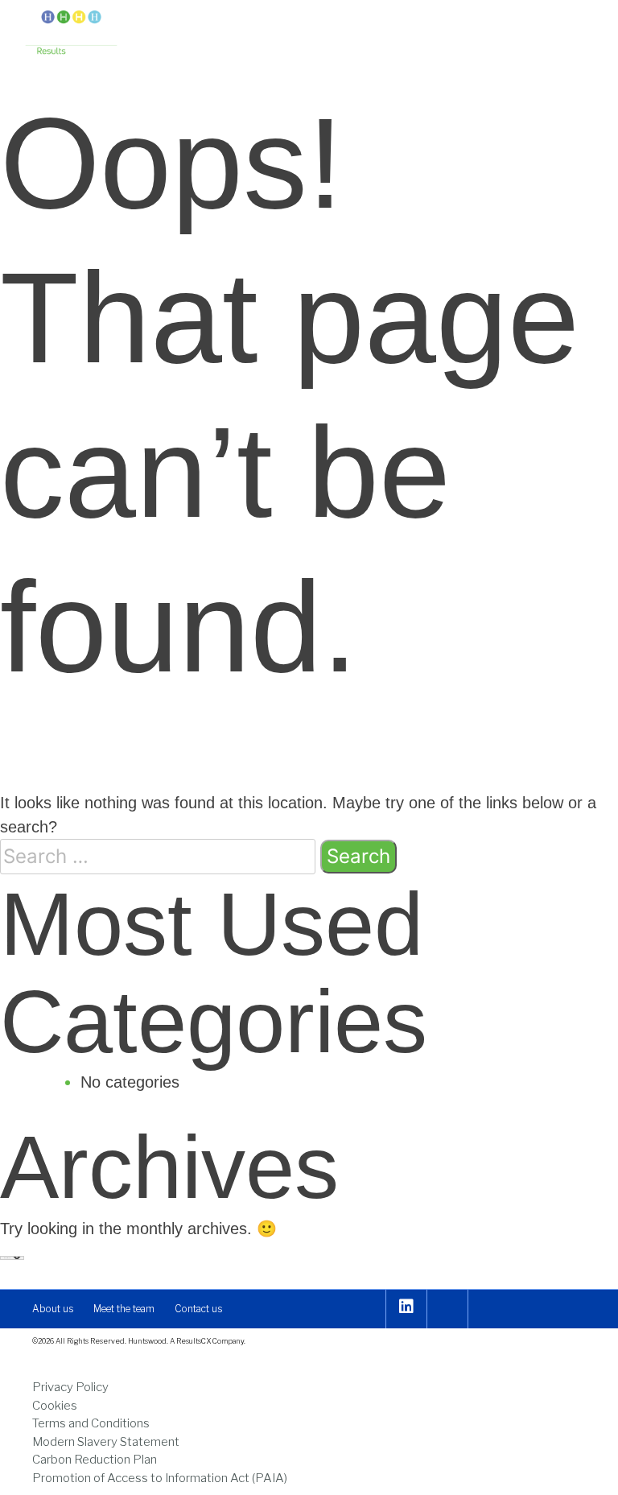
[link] (71, 33)
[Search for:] (157, 856)
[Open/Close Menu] (580, 26)
